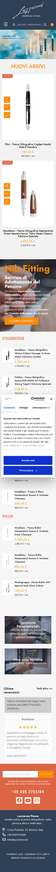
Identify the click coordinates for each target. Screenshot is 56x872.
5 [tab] (29, 252)
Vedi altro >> (44, 688)
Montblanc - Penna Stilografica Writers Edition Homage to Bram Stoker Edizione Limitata (32, 353)
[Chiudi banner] (51, 399)
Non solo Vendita (28, 659)
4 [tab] (26, 252)
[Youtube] (28, 800)
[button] (21, 321)
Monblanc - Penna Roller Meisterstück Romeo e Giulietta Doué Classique (31, 531)
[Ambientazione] (14, 25)
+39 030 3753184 (28, 791)
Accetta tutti (28, 460)
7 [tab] (35, 252)
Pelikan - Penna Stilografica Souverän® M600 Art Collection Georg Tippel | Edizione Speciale (33, 380)
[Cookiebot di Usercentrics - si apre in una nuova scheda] (32, 399)
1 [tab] (17, 252)
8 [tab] (38, 252)
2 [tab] (20, 252)
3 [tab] (23, 252)
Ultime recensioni (11, 690)
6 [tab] (32, 252)
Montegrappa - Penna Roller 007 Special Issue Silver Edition (32, 584)
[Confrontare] (7, 115)
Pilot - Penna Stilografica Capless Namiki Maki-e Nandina (28, 145)
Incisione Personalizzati (28, 624)
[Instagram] (36, 800)
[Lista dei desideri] (7, 107)
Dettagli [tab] (23, 407)
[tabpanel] (28, 162)
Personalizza (26, 470)
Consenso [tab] (9, 407)
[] (7, 100)
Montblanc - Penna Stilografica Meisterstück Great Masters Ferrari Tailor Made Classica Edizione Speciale (28, 234)
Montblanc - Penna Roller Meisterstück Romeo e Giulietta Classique (31, 558)
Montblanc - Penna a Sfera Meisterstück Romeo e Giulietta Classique (31, 495)
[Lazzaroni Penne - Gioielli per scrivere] (28, 10)
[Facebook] (19, 800)
